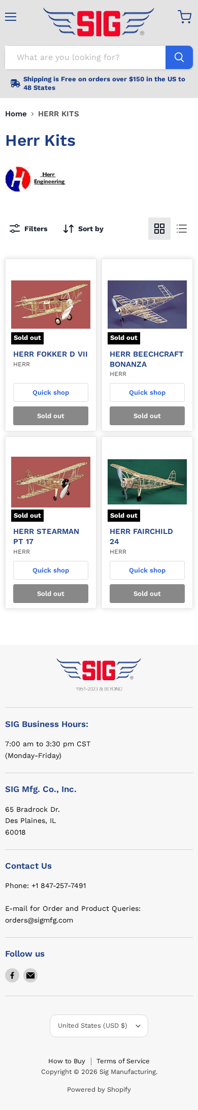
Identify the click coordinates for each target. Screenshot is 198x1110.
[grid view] (159, 228)
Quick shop (50, 392)
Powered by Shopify (99, 1089)
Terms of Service (123, 1061)
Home (16, 114)
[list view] (182, 228)
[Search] (179, 57)
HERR (21, 364)
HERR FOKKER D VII (50, 354)
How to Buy (66, 1061)
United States (92, 1025)
